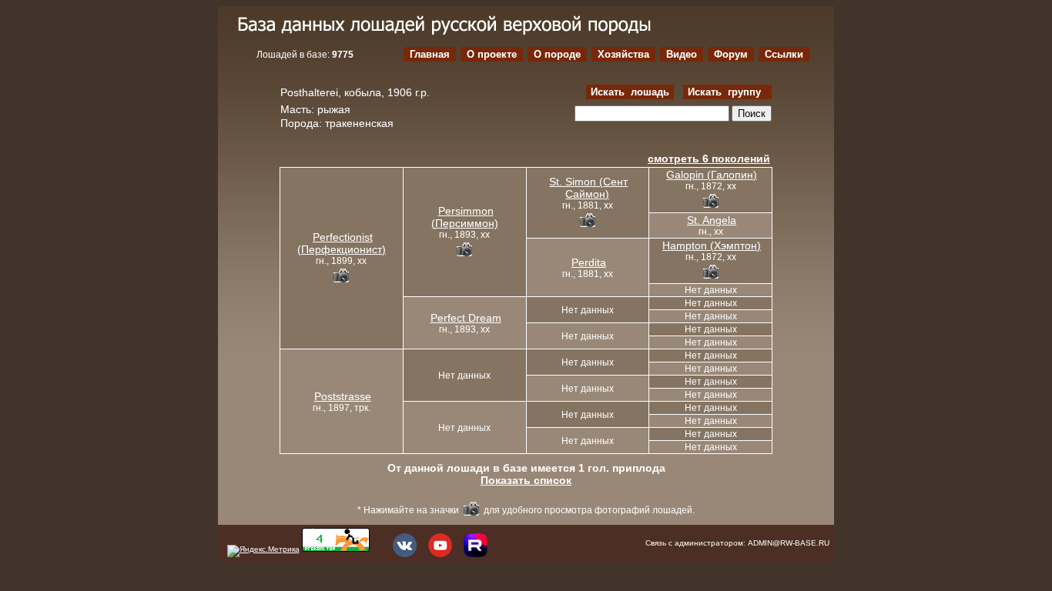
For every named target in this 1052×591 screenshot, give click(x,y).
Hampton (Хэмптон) (711, 245)
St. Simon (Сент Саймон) (588, 187)
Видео (681, 54)
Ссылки (784, 54)
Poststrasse (342, 396)
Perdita (588, 262)
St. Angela (711, 220)
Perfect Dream (466, 318)
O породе (557, 54)
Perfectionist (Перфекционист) (341, 243)
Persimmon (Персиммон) (464, 217)
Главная (430, 54)
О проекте (492, 54)
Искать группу (727, 92)
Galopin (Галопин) (711, 175)
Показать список (526, 480)
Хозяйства (623, 54)
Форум (731, 54)
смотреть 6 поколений (709, 158)
